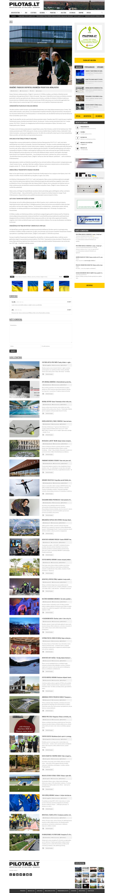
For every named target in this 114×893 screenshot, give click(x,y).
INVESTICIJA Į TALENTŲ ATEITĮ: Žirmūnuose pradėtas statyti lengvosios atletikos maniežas (57, 815)
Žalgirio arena (43, 276)
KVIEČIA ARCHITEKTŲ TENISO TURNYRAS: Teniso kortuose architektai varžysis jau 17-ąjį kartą (57, 421)
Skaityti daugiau (49, 374)
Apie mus (39, 890)
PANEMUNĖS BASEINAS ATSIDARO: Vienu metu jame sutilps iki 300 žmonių (57, 461)
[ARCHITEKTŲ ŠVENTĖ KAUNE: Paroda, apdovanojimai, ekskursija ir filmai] (93, 886)
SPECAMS (100, 67)
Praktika (53, 13)
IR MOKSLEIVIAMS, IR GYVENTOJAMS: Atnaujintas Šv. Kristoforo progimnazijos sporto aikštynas (57, 835)
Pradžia (22, 890)
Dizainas (42, 13)
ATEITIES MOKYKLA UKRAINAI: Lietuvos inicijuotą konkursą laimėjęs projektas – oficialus (57, 560)
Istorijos (72, 13)
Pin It (60, 276)
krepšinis (24, 276)
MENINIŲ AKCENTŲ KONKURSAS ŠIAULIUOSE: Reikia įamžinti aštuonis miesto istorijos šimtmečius (94, 88)
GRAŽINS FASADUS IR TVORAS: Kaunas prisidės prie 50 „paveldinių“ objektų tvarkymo (89, 257)
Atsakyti (69, 302)
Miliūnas (29, 276)
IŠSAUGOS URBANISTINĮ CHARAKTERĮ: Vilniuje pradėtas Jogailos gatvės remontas (89, 265)
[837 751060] (24, 874)
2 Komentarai (24, 91)
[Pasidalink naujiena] (17, 874)
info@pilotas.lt (83, 144)
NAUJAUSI (79, 67)
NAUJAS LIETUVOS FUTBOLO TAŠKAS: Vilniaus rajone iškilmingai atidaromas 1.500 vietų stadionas (57, 776)
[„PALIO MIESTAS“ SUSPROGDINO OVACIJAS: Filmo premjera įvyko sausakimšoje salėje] (85, 886)
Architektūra (15, 13)
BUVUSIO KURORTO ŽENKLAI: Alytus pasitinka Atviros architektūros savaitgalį (78, 16)
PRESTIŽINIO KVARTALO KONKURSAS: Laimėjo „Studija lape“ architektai (89, 234)
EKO (26, 13)
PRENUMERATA (84, 126)
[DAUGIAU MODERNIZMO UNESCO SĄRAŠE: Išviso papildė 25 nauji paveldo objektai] (100, 875)
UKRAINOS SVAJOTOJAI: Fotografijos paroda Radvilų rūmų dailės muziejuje (57, 480)
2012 (11, 21)
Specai (89, 13)
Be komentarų (57, 365)
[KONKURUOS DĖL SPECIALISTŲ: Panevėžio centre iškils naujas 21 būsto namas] (93, 875)
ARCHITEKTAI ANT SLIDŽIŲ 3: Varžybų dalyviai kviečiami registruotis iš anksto (57, 658)
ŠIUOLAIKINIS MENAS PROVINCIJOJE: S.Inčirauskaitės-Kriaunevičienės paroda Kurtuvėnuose (57, 500)
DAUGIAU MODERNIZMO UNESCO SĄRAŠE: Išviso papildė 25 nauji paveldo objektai (89, 273)
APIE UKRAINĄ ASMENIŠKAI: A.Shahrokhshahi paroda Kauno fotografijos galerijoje (57, 382)
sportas (34, 276)
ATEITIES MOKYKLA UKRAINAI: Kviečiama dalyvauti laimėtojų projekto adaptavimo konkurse (57, 677)
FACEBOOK (83, 137)
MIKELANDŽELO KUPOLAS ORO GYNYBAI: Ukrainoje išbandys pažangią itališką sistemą (57, 520)
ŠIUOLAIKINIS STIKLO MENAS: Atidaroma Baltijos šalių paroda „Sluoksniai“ (28, 16)
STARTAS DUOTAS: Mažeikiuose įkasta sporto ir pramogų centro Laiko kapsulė (57, 736)
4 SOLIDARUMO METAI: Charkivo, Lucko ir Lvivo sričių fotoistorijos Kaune (57, 619)
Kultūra (63, 13)
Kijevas (20, 276)
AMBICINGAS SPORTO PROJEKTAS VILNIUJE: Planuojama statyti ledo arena (57, 697)
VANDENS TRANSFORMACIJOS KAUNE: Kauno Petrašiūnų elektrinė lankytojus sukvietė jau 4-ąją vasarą (94, 71)
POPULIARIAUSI (89, 67)
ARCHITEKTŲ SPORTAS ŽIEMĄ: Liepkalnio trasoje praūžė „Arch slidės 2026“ (57, 579)
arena (16, 276)
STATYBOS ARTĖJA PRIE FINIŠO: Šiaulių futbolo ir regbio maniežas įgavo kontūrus (57, 362)
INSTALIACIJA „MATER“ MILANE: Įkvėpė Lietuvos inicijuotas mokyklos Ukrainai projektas (57, 441)
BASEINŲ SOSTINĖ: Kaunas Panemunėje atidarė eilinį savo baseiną (57, 402)
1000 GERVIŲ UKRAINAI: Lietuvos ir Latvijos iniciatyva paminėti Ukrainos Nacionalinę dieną (57, 795)
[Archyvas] (27, 874)
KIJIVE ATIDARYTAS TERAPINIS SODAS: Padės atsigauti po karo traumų (57, 756)
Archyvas (82, 890)
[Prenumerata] (10, 874)
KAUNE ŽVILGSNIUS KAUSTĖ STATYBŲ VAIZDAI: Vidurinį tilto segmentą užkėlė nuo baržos (94, 79)
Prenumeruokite (63, 890)
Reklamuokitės (50, 890)
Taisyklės (91, 890)
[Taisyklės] (30, 874)
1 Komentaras (55, 542)
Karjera (73, 890)
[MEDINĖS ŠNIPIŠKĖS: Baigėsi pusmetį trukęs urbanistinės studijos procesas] (93, 880)
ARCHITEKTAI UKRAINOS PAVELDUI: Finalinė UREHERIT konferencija (57, 539)
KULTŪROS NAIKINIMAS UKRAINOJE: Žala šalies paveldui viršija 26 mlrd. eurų (57, 599)
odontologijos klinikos (89, 260)
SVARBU (82, 132)
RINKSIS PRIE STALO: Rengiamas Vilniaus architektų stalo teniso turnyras (57, 717)
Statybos (33, 13)
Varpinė (81, 13)
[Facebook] (14, 874)
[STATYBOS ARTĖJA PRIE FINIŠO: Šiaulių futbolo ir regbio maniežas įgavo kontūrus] (85, 875)
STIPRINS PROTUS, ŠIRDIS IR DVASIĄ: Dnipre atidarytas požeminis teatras (57, 638)
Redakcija (31, 890)
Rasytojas (39, 91)
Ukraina (38, 276)
